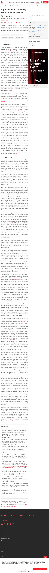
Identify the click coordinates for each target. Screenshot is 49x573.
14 (18, 110)
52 (12, 387)
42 (24, 305)
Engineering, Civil (37, 25)
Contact (2, 542)
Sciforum (3, 551)
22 (17, 199)
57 (17, 407)
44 (21, 315)
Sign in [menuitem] (37, 2)
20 (15, 199)
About (32, 2)
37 (17, 279)
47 (12, 339)
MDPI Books (3, 553)
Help (2, 540)
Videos (14, 2)
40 (1, 284)
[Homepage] (2, 2)
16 (16, 153)
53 (1, 404)
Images (17, 2)
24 (12, 222)
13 (17, 110)
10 (2, 101)
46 (10, 339)
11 (3, 101)
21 (16, 199)
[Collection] (1, 22)
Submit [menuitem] (45, 2)
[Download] (14, 22)
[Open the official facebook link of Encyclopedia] (14, 524)
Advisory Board (4, 536)
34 (17, 271)
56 (5, 404)
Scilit (2, 556)
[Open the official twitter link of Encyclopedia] (5, 524)
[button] (11, 22)
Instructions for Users (5, 538)
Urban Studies (44, 25)
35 (14, 279)
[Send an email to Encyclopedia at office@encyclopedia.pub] (2, 524)
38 (18, 279)
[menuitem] (41, 2)
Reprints (25, 2)
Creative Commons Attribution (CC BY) (9, 502)
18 (11, 180)
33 (18, 256)
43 (7, 310)
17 (25, 159)
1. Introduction (32, 43)
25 (13, 222)
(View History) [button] (40, 34)
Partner (2, 543)
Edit (14, 16)
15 (1, 112)
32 (1, 256)
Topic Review (12, 5)
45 (24, 321)
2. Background (32, 45)
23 (1, 209)
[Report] (19, 22)
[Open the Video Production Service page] (45, 557)
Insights (29, 2)
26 (25, 222)
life (10, 50)
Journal (21, 2)
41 (1, 294)
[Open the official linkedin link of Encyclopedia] (8, 524)
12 (4, 101)
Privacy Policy (13, 506)
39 (19, 279)
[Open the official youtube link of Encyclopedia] (11, 524)
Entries (10, 2)
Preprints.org (3, 554)
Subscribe (5, 520)
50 (9, 373)
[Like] (4, 22)
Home (2, 5)
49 (14, 339)
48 (13, 339)
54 (2, 404)
